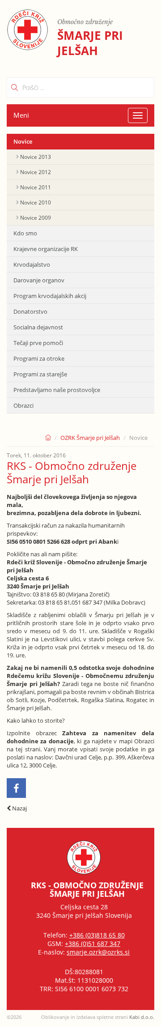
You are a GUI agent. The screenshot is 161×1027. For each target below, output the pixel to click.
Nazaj (19, 808)
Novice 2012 (35, 172)
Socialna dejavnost (38, 327)
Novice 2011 (35, 187)
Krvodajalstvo (31, 264)
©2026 (14, 1017)
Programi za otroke (38, 358)
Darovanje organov (38, 280)
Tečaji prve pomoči (38, 343)
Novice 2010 (35, 202)
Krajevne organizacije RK (45, 249)
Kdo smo (25, 233)
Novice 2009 (35, 218)
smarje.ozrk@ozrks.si (98, 952)
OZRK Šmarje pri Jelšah (90, 438)
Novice (22, 141)
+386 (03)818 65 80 (97, 935)
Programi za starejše (40, 374)
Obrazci (23, 405)
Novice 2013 (35, 157)
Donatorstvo (30, 311)
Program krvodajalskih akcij (49, 296)
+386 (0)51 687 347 (92, 943)
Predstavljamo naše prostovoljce (56, 390)
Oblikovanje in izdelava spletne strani (97, 1017)
